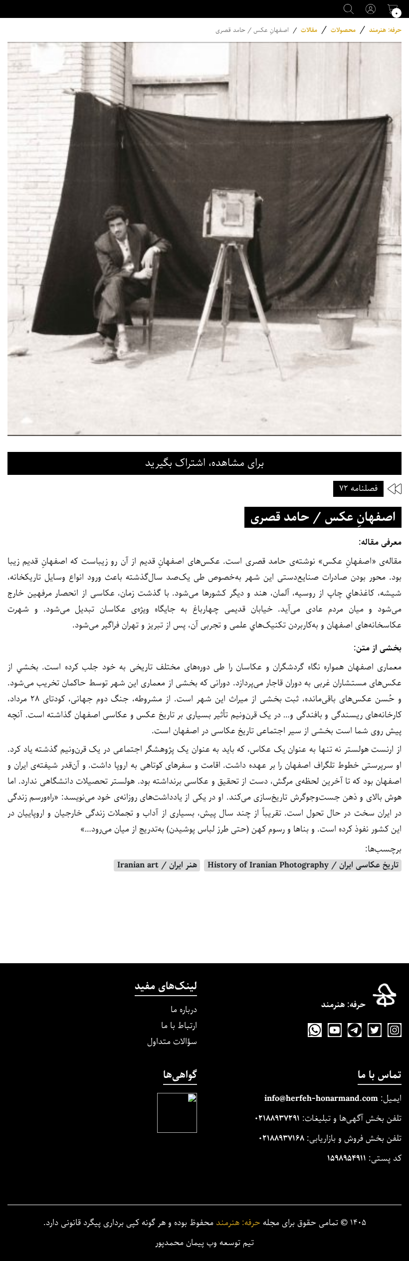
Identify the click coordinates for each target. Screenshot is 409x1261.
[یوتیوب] (335, 1030)
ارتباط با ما (179, 1026)
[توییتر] (375, 1030)
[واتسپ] (315, 1030)
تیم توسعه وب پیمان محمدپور (204, 1243)
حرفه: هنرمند (385, 30)
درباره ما (184, 1010)
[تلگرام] (355, 1030)
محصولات (343, 30)
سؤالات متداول (172, 1042)
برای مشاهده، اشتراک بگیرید (204, 463)
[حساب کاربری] (371, 9)
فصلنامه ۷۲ (358, 488)
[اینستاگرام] (395, 1030)
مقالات (309, 30)
